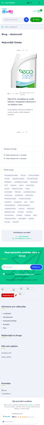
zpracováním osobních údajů (24, 274)
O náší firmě (7, 313)
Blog (4, 328)
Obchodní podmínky (9, 321)
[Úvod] (9, 11)
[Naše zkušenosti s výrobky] (22, 71)
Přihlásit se (36, 267)
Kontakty (6, 324)
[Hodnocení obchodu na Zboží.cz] (10, 295)
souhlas (30, 405)
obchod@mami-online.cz (23, 238)
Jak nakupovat (8, 317)
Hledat (26, 19)
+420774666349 (10, 3)
